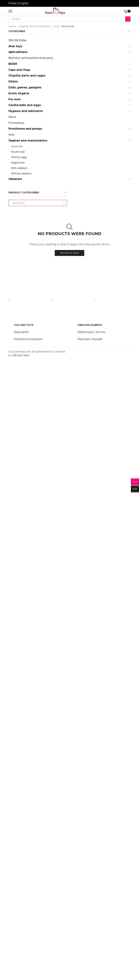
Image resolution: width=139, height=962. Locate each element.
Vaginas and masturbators (34, 26)
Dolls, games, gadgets (24, 87)
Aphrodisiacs (17, 52)
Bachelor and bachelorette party (30, 58)
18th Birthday (17, 40)
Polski (12, 3)
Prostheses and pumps (25, 128)
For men (14, 99)
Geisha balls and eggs (24, 105)
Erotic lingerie (18, 93)
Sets (11, 134)
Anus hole (17, 146)
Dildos (13, 81)
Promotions (16, 122)
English (24, 3)
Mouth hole (18, 151)
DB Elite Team (21, 355)
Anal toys (15, 46)
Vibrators (15, 179)
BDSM (12, 63)
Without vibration (21, 173)
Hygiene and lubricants (25, 111)
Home (12, 26)
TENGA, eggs (19, 157)
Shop (56, 26)
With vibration (19, 168)
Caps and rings (19, 69)
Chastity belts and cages (26, 75)
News (12, 117)
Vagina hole (18, 162)
